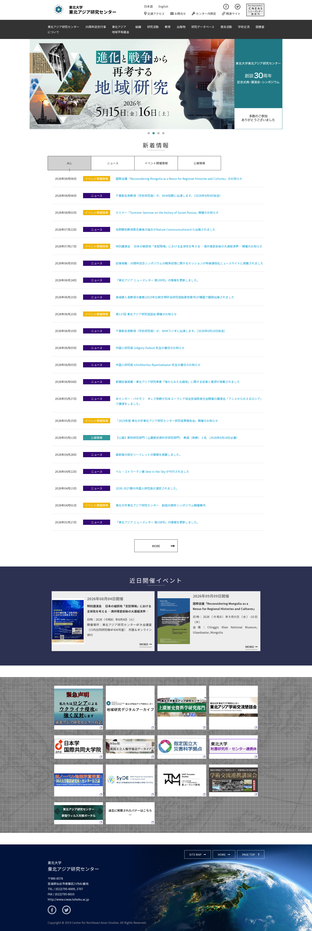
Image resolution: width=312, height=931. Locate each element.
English (163, 6)
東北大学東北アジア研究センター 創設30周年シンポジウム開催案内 (160, 505)
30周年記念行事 (95, 27)
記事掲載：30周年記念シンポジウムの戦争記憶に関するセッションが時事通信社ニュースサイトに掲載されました (189, 263)
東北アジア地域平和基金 (120, 29)
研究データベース (202, 27)
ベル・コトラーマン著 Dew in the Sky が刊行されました (152, 471)
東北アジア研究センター (73, 866)
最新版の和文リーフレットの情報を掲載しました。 (149, 454)
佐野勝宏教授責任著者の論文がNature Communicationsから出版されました (165, 229)
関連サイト (232, 13)
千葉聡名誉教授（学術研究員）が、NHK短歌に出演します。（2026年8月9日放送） (169, 195)
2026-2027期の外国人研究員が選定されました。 (147, 488)
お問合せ (180, 13)
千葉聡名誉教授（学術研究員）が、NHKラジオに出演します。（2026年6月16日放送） (171, 331)
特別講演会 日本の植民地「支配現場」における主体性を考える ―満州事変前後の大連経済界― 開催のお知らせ (189, 246)
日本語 (148, 6)
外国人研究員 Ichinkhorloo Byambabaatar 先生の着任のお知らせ (158, 365)
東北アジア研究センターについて (63, 29)
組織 (138, 27)
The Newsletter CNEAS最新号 (255, 10)
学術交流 (244, 27)
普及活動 (226, 27)
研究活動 (153, 27)
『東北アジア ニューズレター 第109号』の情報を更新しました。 (158, 280)
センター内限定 (205, 13)
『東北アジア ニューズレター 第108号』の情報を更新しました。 (158, 522)
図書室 (260, 27)
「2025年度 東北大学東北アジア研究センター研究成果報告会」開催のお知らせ (167, 420)
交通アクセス (155, 13)
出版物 (181, 27)
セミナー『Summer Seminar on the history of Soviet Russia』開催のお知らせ (167, 212)
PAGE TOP (248, 854)
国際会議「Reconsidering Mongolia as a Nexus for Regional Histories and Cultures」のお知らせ (179, 178)
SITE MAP (195, 854)
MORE (156, 546)
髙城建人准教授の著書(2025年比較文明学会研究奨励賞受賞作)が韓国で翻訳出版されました (175, 297)
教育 (168, 27)
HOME (222, 854)
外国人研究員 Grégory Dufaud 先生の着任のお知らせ (150, 348)
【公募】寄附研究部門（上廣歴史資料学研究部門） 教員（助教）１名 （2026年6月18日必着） (177, 437)
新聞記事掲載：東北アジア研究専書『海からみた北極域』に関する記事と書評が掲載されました (178, 381)
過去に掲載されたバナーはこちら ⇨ (132, 812)
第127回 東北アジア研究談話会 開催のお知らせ (146, 314)
